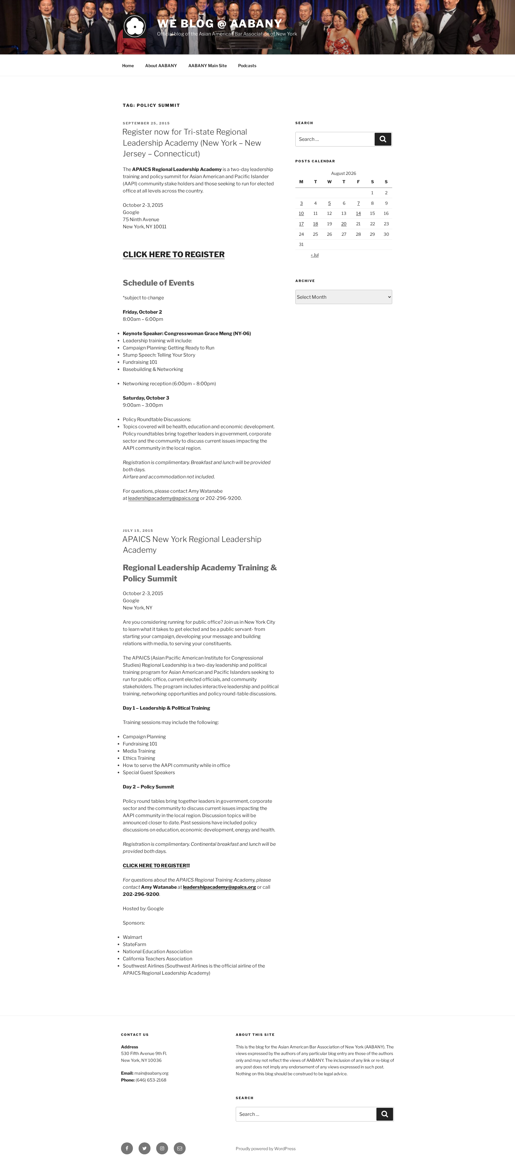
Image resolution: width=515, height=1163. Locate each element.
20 (344, 223)
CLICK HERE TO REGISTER (154, 865)
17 (301, 223)
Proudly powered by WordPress (266, 1148)
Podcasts (247, 65)
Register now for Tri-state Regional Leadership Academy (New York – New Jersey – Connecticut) (191, 142)
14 (358, 213)
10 (301, 213)
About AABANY (161, 65)
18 (315, 223)
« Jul (315, 254)
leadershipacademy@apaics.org (163, 498)
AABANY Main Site (207, 65)
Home (128, 65)
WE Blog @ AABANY (220, 23)
